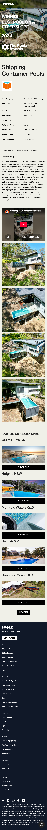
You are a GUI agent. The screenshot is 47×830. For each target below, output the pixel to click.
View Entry (23, 467)
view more (23, 612)
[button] (43, 3)
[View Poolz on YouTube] (3, 800)
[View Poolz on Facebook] (8, 800)
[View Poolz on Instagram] (13, 800)
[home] (8, 4)
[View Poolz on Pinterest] (18, 800)
